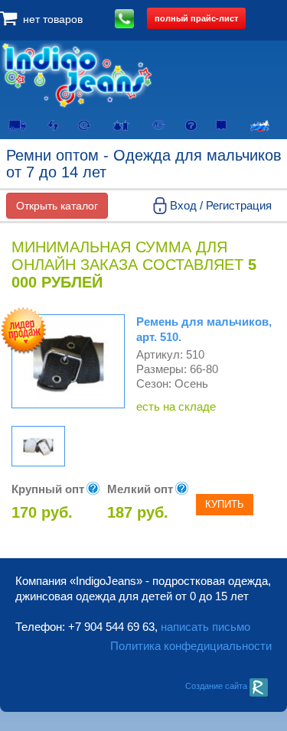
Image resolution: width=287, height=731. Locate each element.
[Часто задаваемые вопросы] (191, 124)
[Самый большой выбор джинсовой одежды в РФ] (260, 124)
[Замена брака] (53, 124)
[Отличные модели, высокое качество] (121, 124)
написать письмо (205, 626)
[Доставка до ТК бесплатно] (16, 124)
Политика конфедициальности (191, 645)
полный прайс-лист (196, 18)
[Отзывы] (221, 123)
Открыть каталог (57, 206)
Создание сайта (217, 685)
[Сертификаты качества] (159, 124)
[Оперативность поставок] (84, 124)
